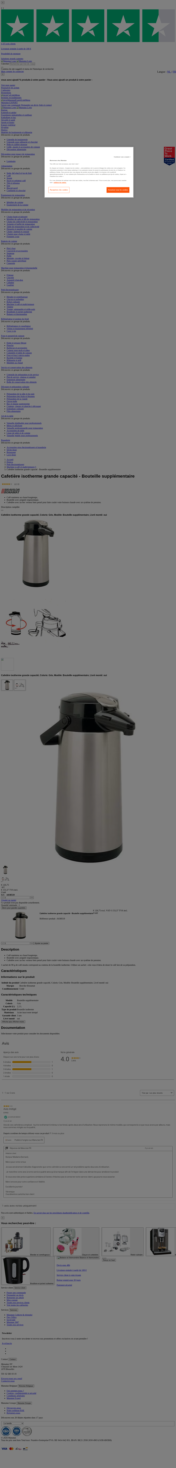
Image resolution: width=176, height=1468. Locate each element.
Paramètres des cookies (59, 190)
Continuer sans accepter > (122, 157)
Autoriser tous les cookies (118, 190)
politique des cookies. (60, 182)
